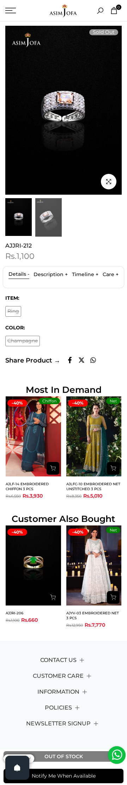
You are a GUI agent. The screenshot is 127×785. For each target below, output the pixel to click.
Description (51, 274)
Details (18, 274)
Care (111, 274)
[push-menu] (10, 11)
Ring (14, 312)
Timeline (85, 274)
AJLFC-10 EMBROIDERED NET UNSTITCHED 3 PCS (93, 486)
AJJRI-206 (14, 613)
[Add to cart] (53, 468)
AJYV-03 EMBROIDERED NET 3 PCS (92, 615)
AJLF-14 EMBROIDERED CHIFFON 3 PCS (27, 486)
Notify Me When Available (64, 776)
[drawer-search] (100, 11)
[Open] (17, 768)
